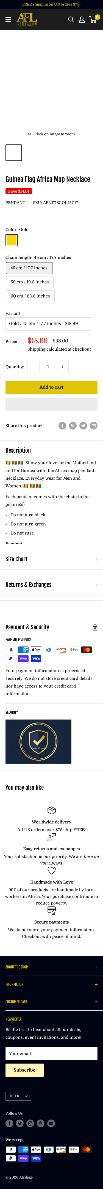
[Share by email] (94, 426)
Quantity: (14, 366)
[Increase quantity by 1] (62, 367)
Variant (12, 313)
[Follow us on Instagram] (30, 1123)
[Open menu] (8, 19)
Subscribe (24, 1070)
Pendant (15, 202)
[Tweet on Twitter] (83, 426)
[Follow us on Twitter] (20, 1123)
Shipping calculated (47, 349)
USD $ (14, 1096)
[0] (93, 19)
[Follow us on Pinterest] (40, 1123)
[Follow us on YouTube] (51, 1123)
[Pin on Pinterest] (73, 426)
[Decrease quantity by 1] (33, 367)
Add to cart (51, 387)
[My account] (82, 20)
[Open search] (71, 20)
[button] (51, 404)
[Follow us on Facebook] (9, 1123)
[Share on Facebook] (62, 426)
